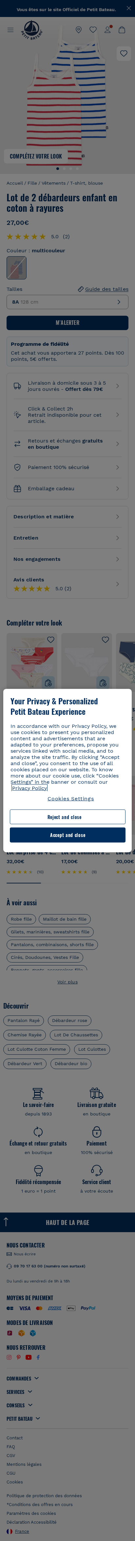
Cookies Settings (71, 798)
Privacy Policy (29, 788)
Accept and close (67, 834)
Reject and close (65, 816)
